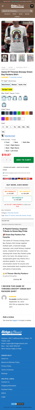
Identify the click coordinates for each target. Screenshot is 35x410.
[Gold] (27, 113)
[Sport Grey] (19, 118)
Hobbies (17, 16)
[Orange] (7, 118)
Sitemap (4, 373)
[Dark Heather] (7, 113)
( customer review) (15, 77)
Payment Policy (6, 389)
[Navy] (11, 113)
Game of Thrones (10, 215)
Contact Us (5, 382)
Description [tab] (5, 220)
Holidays (7, 14)
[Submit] (31, 11)
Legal (3, 397)
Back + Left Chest (12, 151)
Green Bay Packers (8, 69)
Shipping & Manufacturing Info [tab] (11, 224)
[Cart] (32, 6)
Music (21, 14)
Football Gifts (21, 67)
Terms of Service (7, 370)
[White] (23, 118)
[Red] (23, 113)
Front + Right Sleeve (12, 145)
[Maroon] (31, 113)
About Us (4, 358)
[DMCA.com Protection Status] (17, 404)
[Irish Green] (19, 113)
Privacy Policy (6, 366)
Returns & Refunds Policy (10, 362)
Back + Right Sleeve (12, 148)
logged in (15, 320)
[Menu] (2, 6)
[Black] (3, 113)
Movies (27, 14)
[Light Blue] (15, 118)
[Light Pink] (11, 118)
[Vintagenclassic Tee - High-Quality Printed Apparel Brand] (17, 6)
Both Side (26, 142)
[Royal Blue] (15, 113)
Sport (14, 14)
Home (3, 67)
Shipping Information (8, 386)
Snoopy (29, 215)
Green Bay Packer (21, 215)
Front (7, 142)
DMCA (3, 393)
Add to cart (23, 160)
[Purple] (3, 118)
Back (16, 142)
